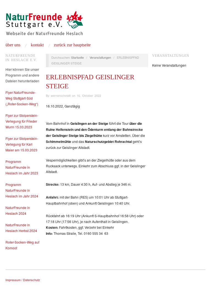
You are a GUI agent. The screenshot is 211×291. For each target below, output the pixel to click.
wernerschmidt (61, 95)
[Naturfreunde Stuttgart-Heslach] (44, 25)
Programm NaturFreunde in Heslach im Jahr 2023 (21, 167)
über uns (12, 45)
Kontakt (37, 45)
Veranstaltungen (100, 57)
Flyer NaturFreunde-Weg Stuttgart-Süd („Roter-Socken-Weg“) (21, 98)
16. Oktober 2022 (89, 95)
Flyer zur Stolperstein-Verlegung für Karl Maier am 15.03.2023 (21, 144)
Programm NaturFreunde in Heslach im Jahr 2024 (21, 190)
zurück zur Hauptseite (72, 45)
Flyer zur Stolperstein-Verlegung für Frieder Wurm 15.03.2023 (21, 121)
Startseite (77, 57)
